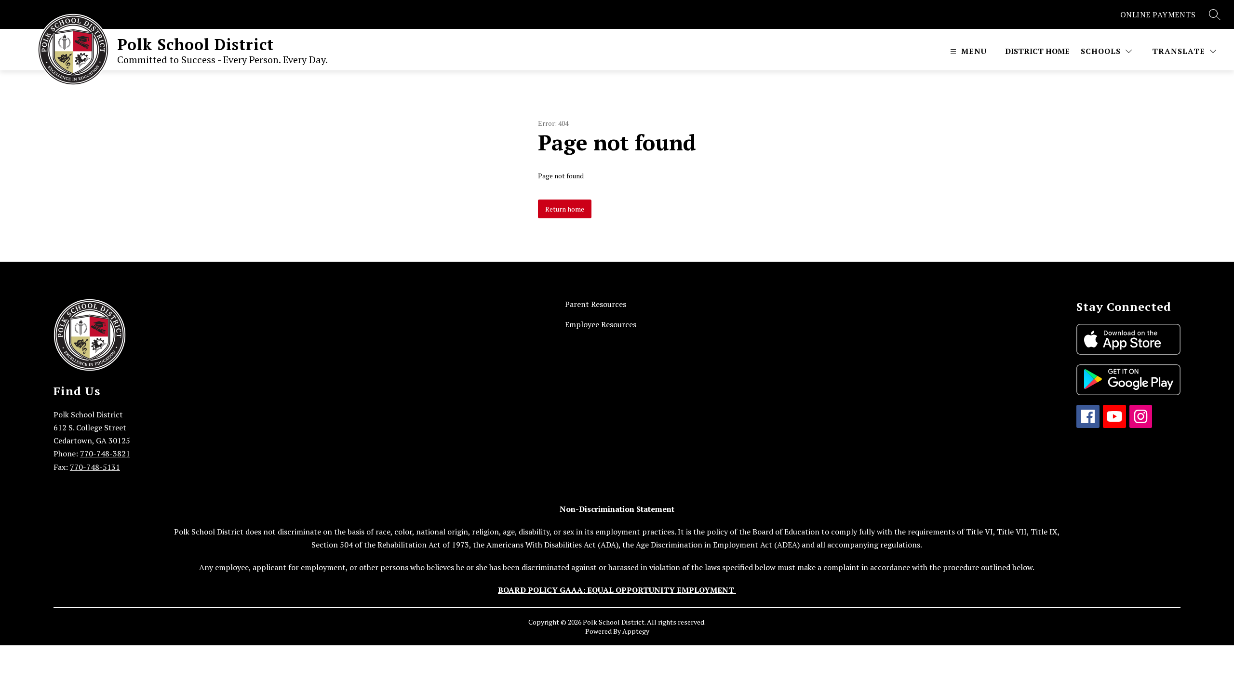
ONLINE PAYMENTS (1158, 14)
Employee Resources (600, 324)
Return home (564, 209)
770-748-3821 (105, 453)
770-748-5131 (95, 467)
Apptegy (635, 631)
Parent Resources (595, 304)
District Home (1037, 51)
